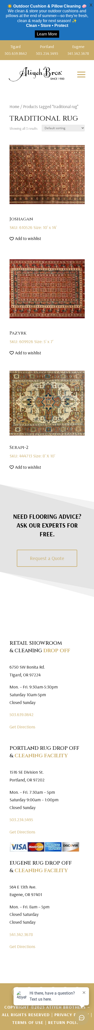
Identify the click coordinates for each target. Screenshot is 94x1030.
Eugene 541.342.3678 (78, 50)
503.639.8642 (22, 714)
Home (14, 106)
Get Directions (22, 727)
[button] (25, 239)
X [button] (90, 5)
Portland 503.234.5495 (47, 50)
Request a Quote (47, 558)
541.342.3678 (21, 934)
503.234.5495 (21, 819)
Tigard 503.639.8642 (16, 50)
